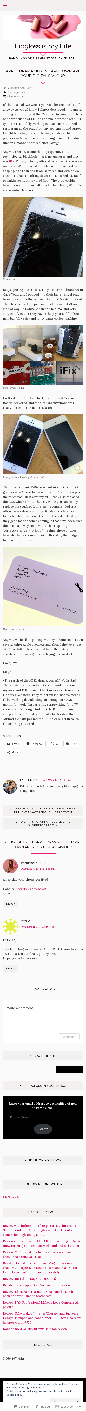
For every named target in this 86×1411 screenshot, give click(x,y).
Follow (43, 1129)
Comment (69, 1036)
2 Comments (15, 96)
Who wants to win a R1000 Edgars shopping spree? (43, 823)
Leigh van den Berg (19, 88)
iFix (11, 161)
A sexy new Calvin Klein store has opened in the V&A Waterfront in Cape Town (45, 810)
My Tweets (11, 1197)
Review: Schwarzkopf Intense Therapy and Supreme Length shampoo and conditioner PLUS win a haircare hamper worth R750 (42, 1318)
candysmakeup (33, 863)
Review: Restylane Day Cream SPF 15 (29, 1279)
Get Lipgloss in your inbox (43, 1086)
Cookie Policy (14, 1394)
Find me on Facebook (43, 1160)
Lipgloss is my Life (43, 46)
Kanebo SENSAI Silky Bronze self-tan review (35, 1329)
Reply (10, 903)
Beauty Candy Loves (31, 889)
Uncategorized (16, 92)
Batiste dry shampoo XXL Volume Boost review (36, 1285)
